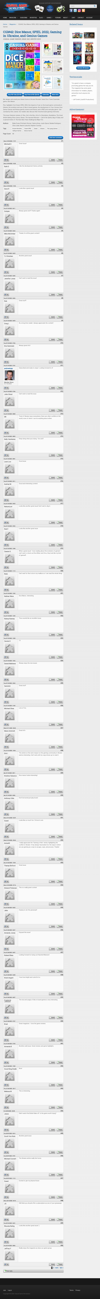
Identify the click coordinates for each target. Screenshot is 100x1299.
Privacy (78, 1290)
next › (57, 1268)
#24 (62, 661)
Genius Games (28, 130)
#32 (62, 840)
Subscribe (23, 17)
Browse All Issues (83, 68)
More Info (55, 94)
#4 (62, 208)
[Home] (17, 7)
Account (89, 17)
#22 (62, 616)
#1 (62, 141)
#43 (62, 1088)
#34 (62, 885)
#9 (62, 320)
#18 (62, 526)
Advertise (33, 17)
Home (5, 17)
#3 (62, 186)
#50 (62, 1245)
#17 (62, 503)
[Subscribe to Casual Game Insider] (77, 35)
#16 (62, 481)
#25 (62, 683)
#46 (62, 1156)
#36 (62, 930)
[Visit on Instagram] (79, 10)
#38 (62, 975)
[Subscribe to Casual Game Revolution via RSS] (83, 10)
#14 (62, 436)
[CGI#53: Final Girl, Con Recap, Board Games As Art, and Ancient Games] (89, 59)
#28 (62, 750)
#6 (62, 253)
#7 (62, 276)
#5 (62, 231)
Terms (72, 1290)
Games (49, 17)
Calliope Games (16, 130)
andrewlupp (8, 368)
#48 (62, 1200)
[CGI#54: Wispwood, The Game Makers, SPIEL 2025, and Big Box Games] (77, 59)
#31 (62, 818)
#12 (62, 391)
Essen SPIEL (28, 128)
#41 (62, 1043)
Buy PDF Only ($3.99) (14, 94)
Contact (81, 17)
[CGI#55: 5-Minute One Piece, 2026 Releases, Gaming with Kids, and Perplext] (89, 47)
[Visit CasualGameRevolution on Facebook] (71, 10)
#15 (62, 459)
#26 (62, 705)
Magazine (12, 17)
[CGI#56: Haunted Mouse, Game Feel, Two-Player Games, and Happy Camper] (77, 47)
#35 (62, 907)
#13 (62, 414)
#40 (62, 1021)
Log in (10, 1290)
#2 (62, 163)
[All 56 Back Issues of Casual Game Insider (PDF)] (89, 35)
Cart (73, 17)
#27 (62, 728)
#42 (62, 1066)
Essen (36, 128)
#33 (62, 862)
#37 (62, 952)
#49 (62, 1223)
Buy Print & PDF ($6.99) (32, 94)
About (65, 17)
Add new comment (56, 138)
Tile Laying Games (52, 128)
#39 (62, 997)
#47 (62, 1178)
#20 (62, 571)
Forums (58, 17)
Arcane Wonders (17, 128)
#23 (62, 638)
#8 (62, 298)
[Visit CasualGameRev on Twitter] (75, 10)
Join (4, 1290)
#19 (62, 548)
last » (61, 1268)
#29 (62, 773)
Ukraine (42, 128)
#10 (62, 343)
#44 (62, 1111)
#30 (62, 795)
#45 (62, 1133)
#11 (62, 365)
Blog (41, 17)
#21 (62, 593)
